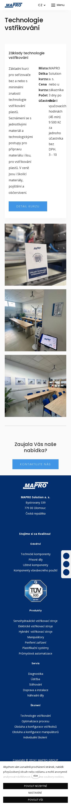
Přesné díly (36, 559)
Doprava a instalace (35, 690)
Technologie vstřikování (35, 716)
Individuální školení (35, 737)
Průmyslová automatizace (35, 653)
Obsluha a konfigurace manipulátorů (35, 732)
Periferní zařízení (35, 642)
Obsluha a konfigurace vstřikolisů (35, 726)
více (35, 775)
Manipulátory (35, 637)
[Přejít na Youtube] (66, 564)
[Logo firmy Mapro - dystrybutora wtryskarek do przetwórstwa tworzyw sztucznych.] (13, 5)
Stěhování (35, 684)
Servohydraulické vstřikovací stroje (35, 621)
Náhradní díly (35, 695)
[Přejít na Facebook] (66, 556)
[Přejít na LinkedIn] (66, 572)
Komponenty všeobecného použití (35, 570)
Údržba (35, 679)
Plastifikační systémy (35, 648)
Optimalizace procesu (35, 721)
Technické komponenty (35, 554)
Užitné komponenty (35, 565)
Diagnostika (35, 674)
